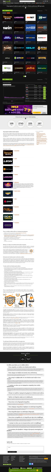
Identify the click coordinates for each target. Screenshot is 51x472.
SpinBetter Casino (39, 72)
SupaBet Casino (39, 41)
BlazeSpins (16, 206)
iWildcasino (16, 182)
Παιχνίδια (4, 3)
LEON (15, 158)
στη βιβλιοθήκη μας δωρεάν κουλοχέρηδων (26, 253)
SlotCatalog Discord (32, 463)
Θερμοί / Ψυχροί (39, 3)
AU (28, 98)
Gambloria (17, 222)
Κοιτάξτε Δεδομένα (44, 87)
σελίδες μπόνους (18, 235)
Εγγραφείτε (46, 458)
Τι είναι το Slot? (21, 456)
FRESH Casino (5, 72)
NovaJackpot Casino (5, 41)
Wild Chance (16, 166)
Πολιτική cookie (21, 460)
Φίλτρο (7, 10)
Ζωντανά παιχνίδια (10, 3)
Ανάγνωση (33, 3)
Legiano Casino (16, 31)
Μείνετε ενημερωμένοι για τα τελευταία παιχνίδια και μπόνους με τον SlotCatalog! (37, 456)
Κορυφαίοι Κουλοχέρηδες (6, 456)
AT (28, 94)
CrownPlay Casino (16, 72)
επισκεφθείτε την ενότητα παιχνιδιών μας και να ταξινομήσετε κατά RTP (29, 414)
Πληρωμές (29, 3)
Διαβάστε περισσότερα (44, 112)
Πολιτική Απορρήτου (21, 459)
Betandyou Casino (28, 41)
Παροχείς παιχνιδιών (5, 460)
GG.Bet (27, 21)
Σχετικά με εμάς (21, 457)
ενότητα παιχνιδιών (20, 404)
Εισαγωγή (38, 132)
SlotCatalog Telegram (30, 463)
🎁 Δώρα (43, 3)
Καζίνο (25, 3)
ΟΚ (37, 470)
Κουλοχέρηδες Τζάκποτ (6, 458)
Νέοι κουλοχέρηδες (5, 462)
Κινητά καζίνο (13, 459)
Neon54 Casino (39, 31)
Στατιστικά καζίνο (7, 82)
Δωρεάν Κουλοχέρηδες (6, 457)
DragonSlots (4, 21)
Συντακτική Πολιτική (21, 461)
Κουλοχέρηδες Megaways (6, 459)
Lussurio (15, 21)
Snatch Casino (17, 190)
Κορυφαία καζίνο (13, 456)
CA (28, 87)
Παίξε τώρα (37, 112)
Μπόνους (21, 3)
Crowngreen (16, 214)
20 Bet (38, 21)
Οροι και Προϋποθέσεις (22, 458)
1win (3, 31)
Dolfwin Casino (28, 31)
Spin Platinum (16, 41)
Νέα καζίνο (12, 458)
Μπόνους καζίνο (13, 457)
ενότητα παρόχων (31, 408)
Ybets (15, 198)
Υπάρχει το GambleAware (35, 433)
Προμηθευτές (16, 3)
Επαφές (12, 460)
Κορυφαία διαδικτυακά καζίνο (41, 133)
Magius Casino (28, 72)
